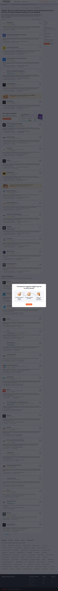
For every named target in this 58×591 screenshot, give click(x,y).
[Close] (45, 285)
